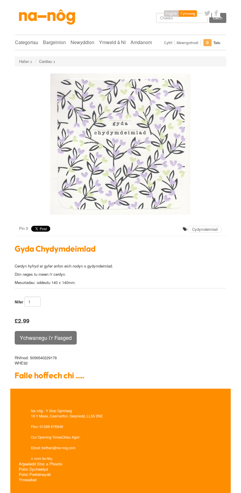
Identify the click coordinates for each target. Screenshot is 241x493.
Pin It (23, 228)
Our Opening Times (46, 436)
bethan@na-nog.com (59, 447)
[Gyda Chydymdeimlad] (120, 144)
